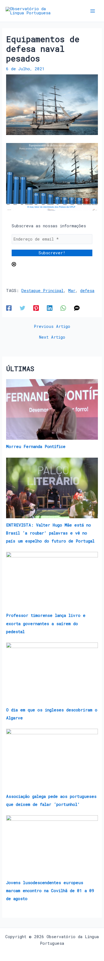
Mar (71, 290)
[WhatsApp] (63, 308)
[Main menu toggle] (92, 11)
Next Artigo (52, 337)
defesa (87, 290)
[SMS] (77, 308)
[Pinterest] (36, 308)
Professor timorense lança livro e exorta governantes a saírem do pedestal (45, 623)
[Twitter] (22, 308)
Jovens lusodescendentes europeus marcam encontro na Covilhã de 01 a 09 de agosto (50, 890)
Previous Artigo (52, 327)
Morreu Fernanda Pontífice (35, 446)
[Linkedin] (49, 308)
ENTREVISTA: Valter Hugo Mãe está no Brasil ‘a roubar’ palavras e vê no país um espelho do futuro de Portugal (50, 533)
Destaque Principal (42, 290)
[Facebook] (9, 308)
